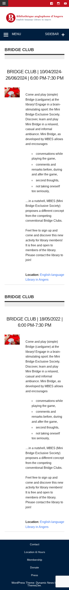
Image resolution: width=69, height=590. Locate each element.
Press (34, 575)
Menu (16, 34)
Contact (34, 544)
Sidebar (52, 34)
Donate (34, 567)
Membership (34, 559)
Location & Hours (34, 552)
